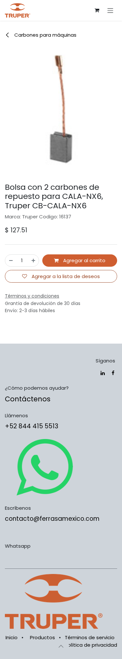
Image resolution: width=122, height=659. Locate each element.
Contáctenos (27, 399)
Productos (42, 637)
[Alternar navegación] (110, 10)
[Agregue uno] (33, 261)
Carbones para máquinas (44, 34)
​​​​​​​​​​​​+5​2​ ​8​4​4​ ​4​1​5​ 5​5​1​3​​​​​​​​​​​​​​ (31, 426)
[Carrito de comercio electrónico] (96, 10)
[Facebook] (113, 373)
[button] (61, 646)
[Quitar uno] (11, 261)
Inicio (12, 637)
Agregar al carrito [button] (83, 260)
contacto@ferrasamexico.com (52, 518)
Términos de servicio (90, 637)
